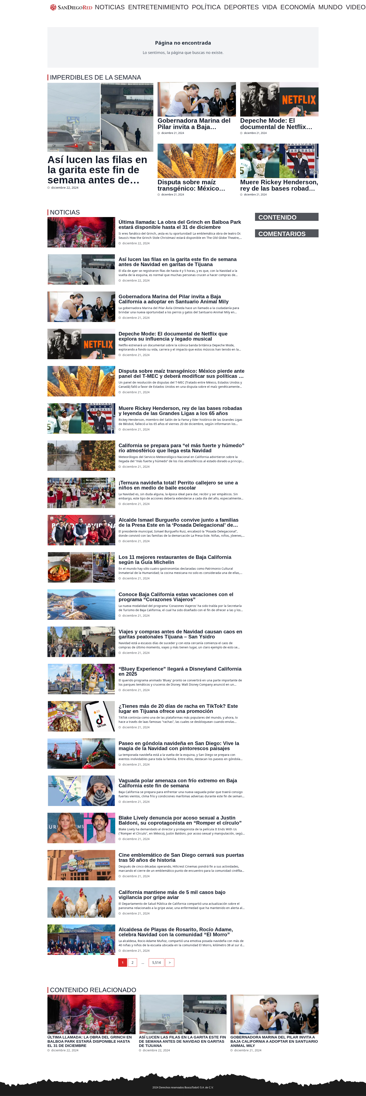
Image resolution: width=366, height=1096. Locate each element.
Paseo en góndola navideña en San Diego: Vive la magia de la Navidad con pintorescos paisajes (179, 746)
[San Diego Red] (71, 7)
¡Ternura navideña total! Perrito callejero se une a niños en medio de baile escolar (178, 485)
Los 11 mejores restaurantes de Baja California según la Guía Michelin (175, 560)
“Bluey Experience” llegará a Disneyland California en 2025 (180, 671)
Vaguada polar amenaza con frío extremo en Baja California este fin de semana (178, 783)
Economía (297, 7)
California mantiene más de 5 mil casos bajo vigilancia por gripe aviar (172, 895)
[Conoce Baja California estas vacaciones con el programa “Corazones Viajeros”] (81, 604)
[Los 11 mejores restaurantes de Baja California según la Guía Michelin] (81, 567)
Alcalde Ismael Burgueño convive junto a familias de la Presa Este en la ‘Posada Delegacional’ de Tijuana (178, 522)
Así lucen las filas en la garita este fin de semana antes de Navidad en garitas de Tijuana (99, 170)
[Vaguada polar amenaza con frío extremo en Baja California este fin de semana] (81, 791)
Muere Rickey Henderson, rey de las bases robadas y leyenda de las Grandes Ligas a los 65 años (279, 185)
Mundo (330, 7)
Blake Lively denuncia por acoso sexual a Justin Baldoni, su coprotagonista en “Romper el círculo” (180, 820)
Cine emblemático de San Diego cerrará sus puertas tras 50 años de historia (181, 858)
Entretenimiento (158, 7)
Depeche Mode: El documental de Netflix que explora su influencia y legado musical (278, 123)
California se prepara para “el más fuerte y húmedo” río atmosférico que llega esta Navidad (181, 448)
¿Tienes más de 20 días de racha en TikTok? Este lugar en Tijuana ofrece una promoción (178, 709)
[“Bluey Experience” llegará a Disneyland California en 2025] (81, 679)
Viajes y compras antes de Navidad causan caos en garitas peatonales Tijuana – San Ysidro (180, 634)
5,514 (156, 962)
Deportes (241, 7)
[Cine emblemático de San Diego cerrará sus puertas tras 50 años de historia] (81, 865)
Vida (269, 7)
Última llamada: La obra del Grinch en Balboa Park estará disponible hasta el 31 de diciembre (180, 225)
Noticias (110, 7)
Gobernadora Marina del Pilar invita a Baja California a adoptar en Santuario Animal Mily (194, 123)
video (356, 7)
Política (206, 7)
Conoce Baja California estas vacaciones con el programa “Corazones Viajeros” (176, 597)
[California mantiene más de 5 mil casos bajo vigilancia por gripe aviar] (81, 902)
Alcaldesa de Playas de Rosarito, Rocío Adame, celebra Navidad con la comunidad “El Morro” (176, 932)
